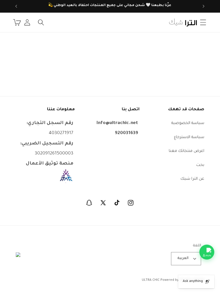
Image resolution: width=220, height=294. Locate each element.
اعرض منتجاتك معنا (186, 151)
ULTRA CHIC (151, 280)
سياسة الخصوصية (187, 123)
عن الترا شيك (192, 179)
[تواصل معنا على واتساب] (206, 252)
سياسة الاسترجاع (189, 137)
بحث (200, 165)
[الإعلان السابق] (203, 6)
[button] (203, 22)
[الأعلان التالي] (16, 6)
